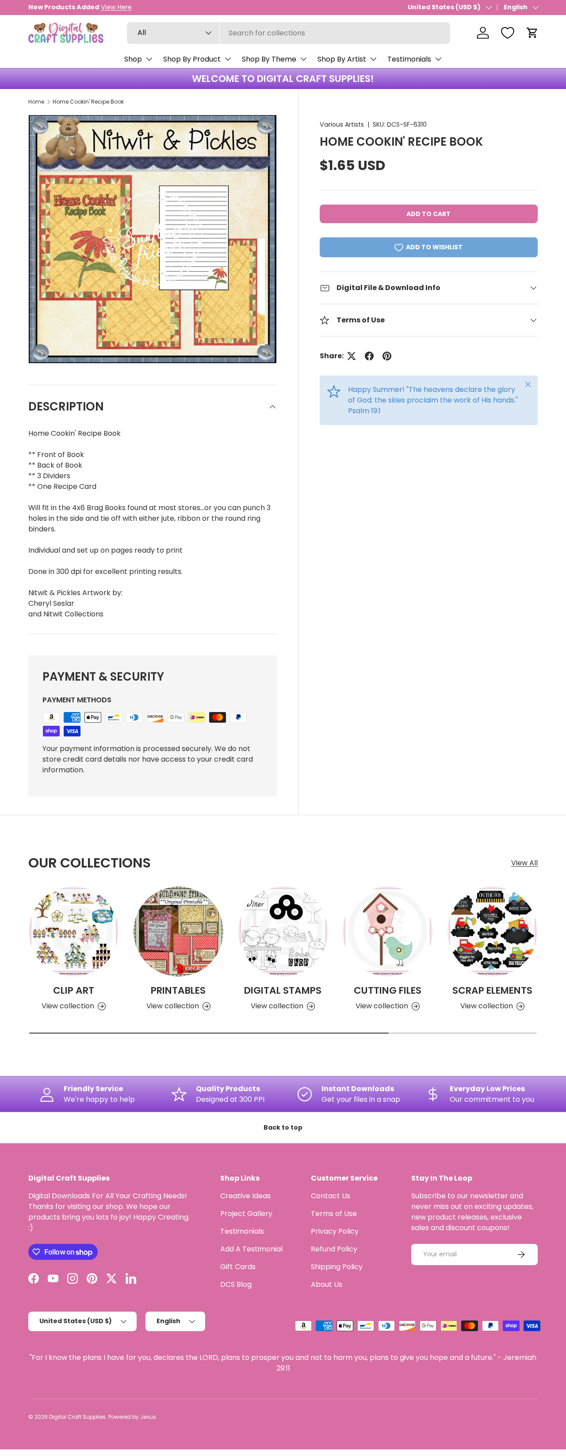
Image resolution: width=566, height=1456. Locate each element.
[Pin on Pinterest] (387, 356)
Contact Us (330, 1196)
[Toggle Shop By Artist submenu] (373, 59)
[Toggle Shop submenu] (149, 59)
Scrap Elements (492, 990)
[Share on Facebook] (369, 356)
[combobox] (288, 33)
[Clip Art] (74, 931)
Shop (133, 59)
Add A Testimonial (251, 1249)
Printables (178, 990)
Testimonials (409, 59)
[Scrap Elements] (492, 931)
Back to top (283, 1127)
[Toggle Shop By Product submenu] (227, 59)
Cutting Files (387, 990)
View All (524, 863)
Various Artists (342, 124)
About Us (326, 1284)
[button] (532, 33)
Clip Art (73, 990)
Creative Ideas (245, 1196)
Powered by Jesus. (132, 1417)
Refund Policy (334, 1249)
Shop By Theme (269, 59)
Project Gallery (246, 1213)
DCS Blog (236, 1284)
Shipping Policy (337, 1267)
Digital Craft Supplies (77, 1417)
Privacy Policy (335, 1231)
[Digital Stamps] (283, 931)
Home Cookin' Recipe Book (88, 101)
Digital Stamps (282, 990)
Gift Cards (238, 1267)
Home (36, 101)
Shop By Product (192, 59)
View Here (116, 7)
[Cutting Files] (387, 931)
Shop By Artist (341, 59)
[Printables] (178, 931)
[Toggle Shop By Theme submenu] (303, 59)
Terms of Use (334, 1213)
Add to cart (428, 213)
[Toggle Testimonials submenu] (438, 59)
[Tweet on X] (351, 356)
